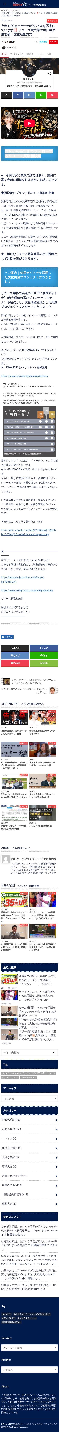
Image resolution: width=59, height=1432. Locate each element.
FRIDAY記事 (11, 1119)
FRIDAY (5, 1073)
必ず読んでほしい (10, 1077)
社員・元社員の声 (14, 1175)
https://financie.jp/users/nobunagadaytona (24, 375)
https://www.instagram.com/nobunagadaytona (27, 590)
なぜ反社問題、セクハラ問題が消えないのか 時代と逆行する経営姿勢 (37, 1011)
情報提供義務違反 (28, 1077)
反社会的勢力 (11, 1147)
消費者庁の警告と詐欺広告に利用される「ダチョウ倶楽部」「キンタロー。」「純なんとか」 (28, 981)
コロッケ (9, 1138)
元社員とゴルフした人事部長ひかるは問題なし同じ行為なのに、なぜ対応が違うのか (29, 997)
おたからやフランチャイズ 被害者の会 (33, 858)
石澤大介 (9, 1166)
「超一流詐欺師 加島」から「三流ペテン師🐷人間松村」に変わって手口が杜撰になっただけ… (29, 1037)
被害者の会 (12, 1185)
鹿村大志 (9, 1203)
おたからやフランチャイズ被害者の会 (28, 1073)
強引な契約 (10, 1157)
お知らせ (8, 637)
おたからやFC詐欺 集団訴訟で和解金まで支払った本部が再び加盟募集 (38, 1023)
